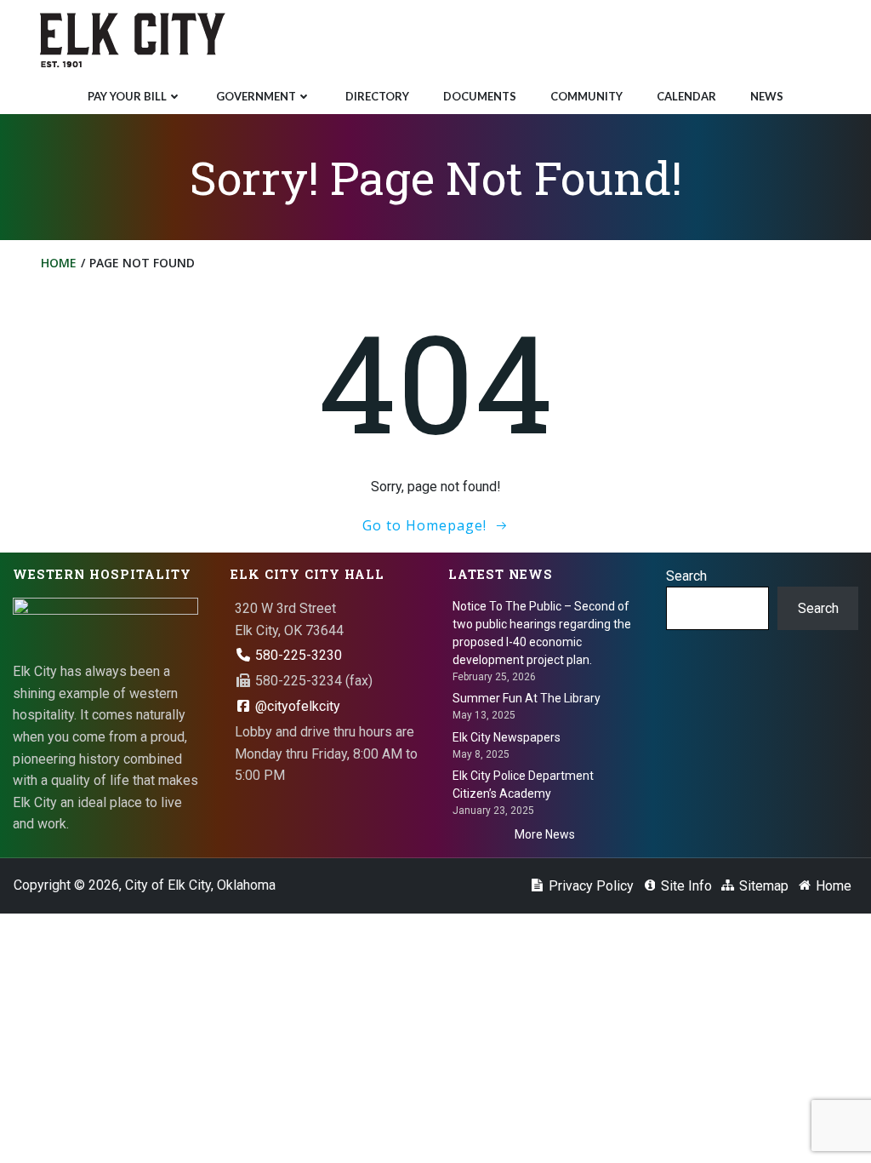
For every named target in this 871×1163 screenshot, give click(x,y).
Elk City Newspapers (507, 737)
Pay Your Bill (127, 96)
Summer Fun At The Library (527, 698)
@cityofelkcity (296, 706)
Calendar (686, 96)
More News (545, 834)
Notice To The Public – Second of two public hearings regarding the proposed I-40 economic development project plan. (542, 633)
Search (686, 576)
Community (586, 96)
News (766, 96)
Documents (479, 96)
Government (256, 96)
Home (59, 263)
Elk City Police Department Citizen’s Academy (523, 784)
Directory (377, 96)
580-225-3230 (297, 655)
